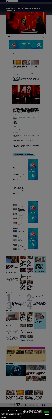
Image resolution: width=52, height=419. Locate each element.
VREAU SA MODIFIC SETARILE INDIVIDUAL (46, 414)
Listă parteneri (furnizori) (25, 413)
